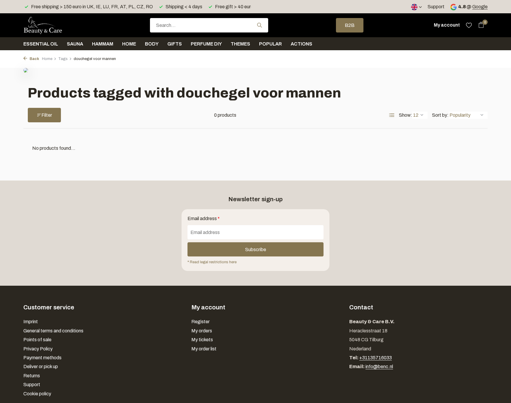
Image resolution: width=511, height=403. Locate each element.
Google (480, 6)
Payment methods (42, 357)
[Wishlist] (469, 25)
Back (34, 59)
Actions (301, 43)
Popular (270, 43)
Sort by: (440, 115)
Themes (240, 43)
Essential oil (40, 43)
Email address (203, 218)
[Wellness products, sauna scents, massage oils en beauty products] (53, 25)
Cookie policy (37, 393)
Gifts (174, 43)
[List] (391, 115)
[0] (479, 25)
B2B (350, 25)
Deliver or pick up (40, 366)
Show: (405, 115)
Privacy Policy (38, 348)
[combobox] (209, 25)
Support (436, 6)
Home (129, 43)
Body (152, 43)
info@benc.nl (379, 366)
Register (200, 321)
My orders (201, 330)
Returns (31, 375)
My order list (203, 348)
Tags (63, 59)
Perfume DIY (206, 43)
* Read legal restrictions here (212, 262)
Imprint (30, 321)
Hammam (102, 43)
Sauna (75, 43)
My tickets (202, 339)
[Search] (259, 25)
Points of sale (37, 339)
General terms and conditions (53, 330)
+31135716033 (375, 357)
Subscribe (255, 249)
